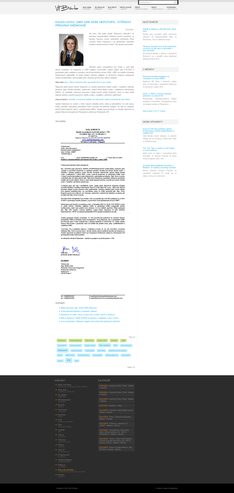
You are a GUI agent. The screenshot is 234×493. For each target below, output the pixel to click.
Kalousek (62, 350)
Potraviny (172, 8)
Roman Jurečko (90, 345)
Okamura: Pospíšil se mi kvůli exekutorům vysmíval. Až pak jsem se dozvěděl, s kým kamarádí (159, 48)
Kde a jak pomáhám (71, 470)
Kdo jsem (87, 8)
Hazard (60, 361)
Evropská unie (63, 455)
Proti (141, 8)
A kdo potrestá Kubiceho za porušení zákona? (79, 311)
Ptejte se (62, 465)
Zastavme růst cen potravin (117, 350)
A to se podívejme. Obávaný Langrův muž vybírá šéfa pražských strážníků (90, 321)
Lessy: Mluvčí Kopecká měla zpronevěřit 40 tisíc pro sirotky (87, 82)
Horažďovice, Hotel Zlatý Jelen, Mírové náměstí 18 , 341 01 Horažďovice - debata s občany (114, 432)
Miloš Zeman (70, 355)
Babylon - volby (115, 406)
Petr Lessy (89, 340)
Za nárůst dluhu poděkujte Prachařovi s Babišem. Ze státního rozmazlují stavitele (159, 167)
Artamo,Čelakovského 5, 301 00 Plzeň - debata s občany (115, 448)
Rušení (61, 445)
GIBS (123, 340)
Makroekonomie (64, 400)
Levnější (61, 430)
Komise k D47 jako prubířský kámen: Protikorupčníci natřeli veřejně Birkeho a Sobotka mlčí (158, 131)
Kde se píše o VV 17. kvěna (154, 111)
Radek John (102, 340)
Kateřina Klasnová (112, 355)
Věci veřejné (104, 345)
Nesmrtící (62, 415)
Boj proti (112, 8)
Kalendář (104, 380)
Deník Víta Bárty (153, 122)
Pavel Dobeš (62, 345)
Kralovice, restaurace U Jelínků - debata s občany (113, 424)
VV (69, 360)
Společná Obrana (65, 460)
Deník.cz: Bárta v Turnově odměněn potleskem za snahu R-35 (157, 95)
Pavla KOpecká (75, 340)
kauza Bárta (125, 355)
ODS (76, 361)
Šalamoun (62, 340)
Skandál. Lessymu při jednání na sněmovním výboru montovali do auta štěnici (99, 99)
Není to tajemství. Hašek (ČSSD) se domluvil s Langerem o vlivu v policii (89, 318)
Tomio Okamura (126, 345)
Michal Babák (97, 355)
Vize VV (63, 450)
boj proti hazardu (75, 345)
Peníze (61, 435)
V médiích (148, 69)
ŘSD (115, 345)
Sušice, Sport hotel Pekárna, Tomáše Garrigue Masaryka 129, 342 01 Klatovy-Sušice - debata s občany (115, 441)
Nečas (60, 355)
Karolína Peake (76, 350)
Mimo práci (66, 390)
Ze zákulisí (99, 8)
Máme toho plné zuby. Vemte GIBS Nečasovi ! (79, 308)
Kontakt (61, 475)
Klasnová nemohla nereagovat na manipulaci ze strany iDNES (156, 77)
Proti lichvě (125, 8)
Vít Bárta (114, 340)
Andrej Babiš (90, 350)
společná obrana (83, 355)
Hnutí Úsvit (101, 350)
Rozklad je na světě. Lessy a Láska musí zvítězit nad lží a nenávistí (88, 315)
